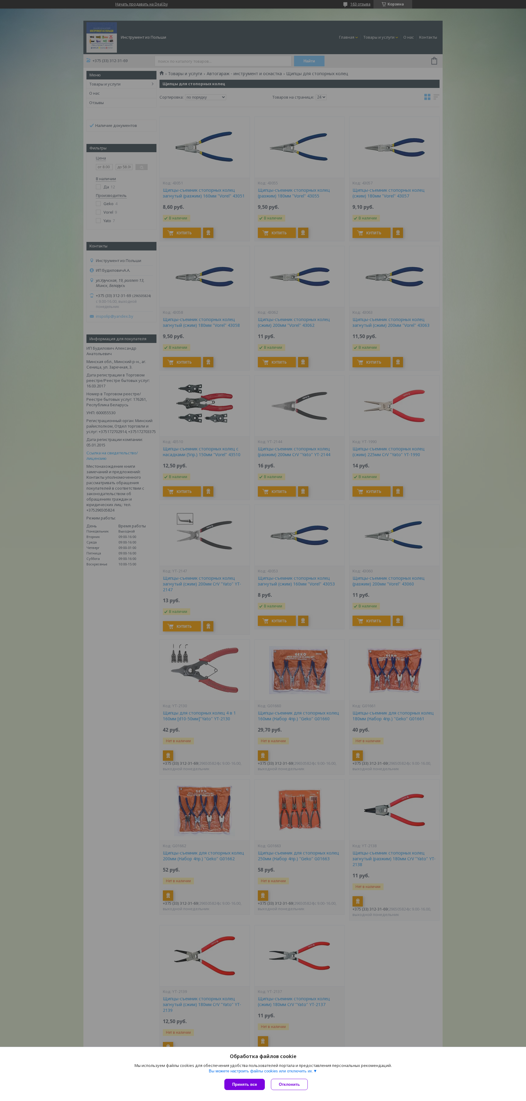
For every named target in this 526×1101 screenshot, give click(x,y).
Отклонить (289, 1084)
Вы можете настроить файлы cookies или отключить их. (261, 1071)
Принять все (244, 1084)
